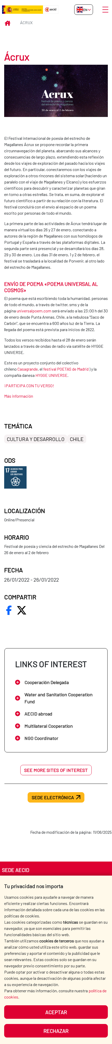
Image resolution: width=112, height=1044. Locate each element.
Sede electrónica (53, 797)
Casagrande (27, 368)
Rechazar (56, 1031)
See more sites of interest (56, 770)
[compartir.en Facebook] (9, 610)
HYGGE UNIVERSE (51, 375)
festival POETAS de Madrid (66, 368)
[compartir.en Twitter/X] (21, 610)
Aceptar (56, 1012)
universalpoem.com (34, 310)
